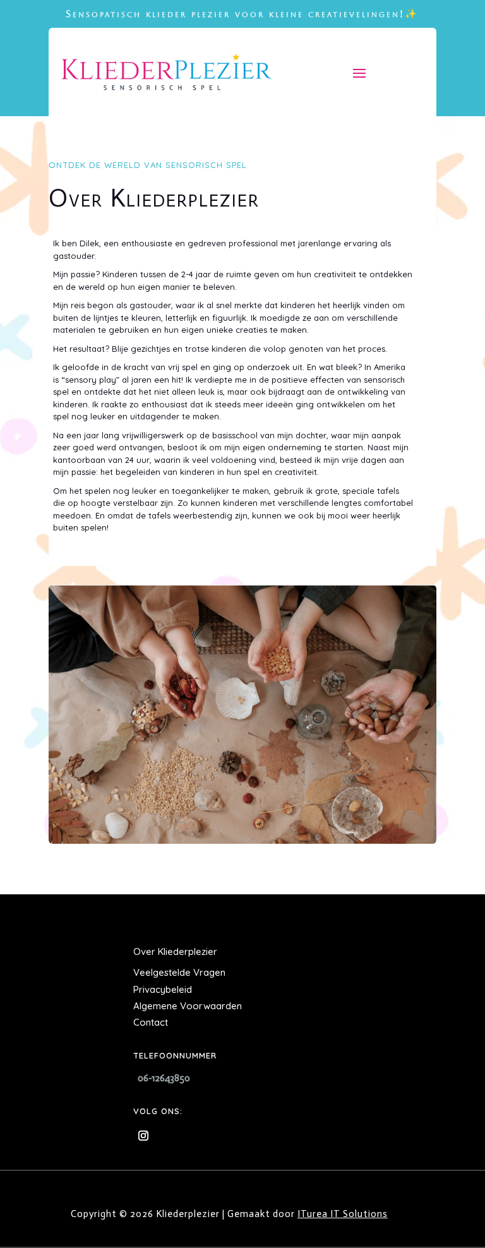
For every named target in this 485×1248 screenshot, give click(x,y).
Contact (150, 1022)
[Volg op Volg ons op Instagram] (143, 1135)
